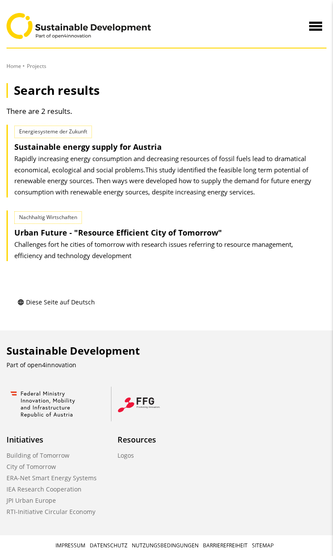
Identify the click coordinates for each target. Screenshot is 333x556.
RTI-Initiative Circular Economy (51, 512)
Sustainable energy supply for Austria (88, 147)
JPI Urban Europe (31, 500)
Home (14, 66)
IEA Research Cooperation (44, 489)
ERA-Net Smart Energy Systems (52, 478)
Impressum (70, 545)
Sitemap (263, 545)
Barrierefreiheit (225, 545)
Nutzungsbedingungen (165, 545)
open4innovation (51, 365)
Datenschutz (108, 545)
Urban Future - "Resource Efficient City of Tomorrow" (118, 232)
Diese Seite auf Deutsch (60, 302)
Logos (126, 455)
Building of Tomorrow (38, 455)
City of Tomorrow (31, 466)
